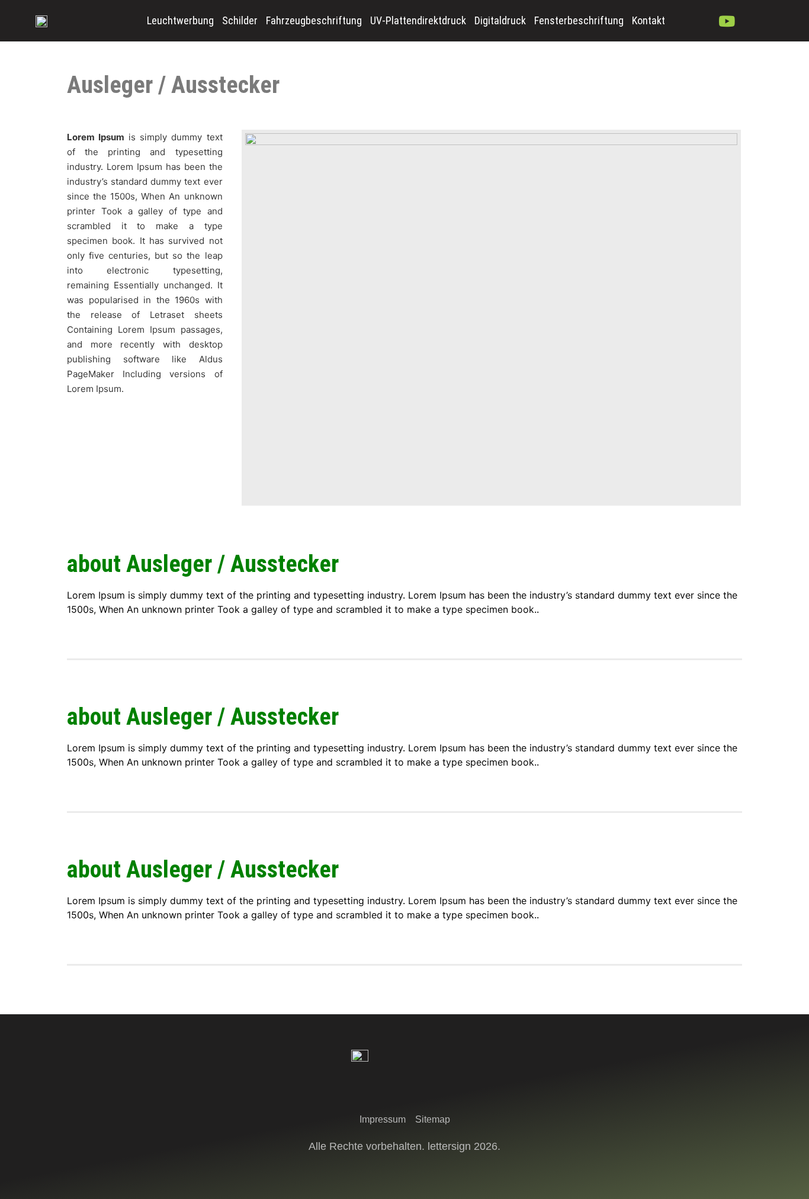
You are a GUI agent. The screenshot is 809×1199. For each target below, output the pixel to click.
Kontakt (648, 20)
